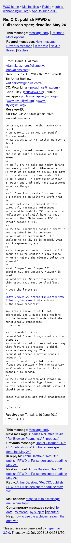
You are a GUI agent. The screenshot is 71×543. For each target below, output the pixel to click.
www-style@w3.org (20, 100)
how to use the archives (31, 516)
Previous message (19, 46)
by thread (21, 512)
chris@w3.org (33, 92)
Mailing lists (30, 6)
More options (15, 37)
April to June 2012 (44, 11)
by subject (37, 512)
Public (46, 6)
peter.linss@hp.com (44, 87)
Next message (46, 41)
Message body (39, 33)
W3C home (11, 6)
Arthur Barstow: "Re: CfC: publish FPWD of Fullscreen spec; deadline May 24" (36, 460)
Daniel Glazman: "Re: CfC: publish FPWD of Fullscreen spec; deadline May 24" (36, 447)
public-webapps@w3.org (38, 96)
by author (52, 512)
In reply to (41, 46)
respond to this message (43, 499)
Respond (57, 33)
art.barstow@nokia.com (23, 83)
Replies (22, 50)
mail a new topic (17, 503)
